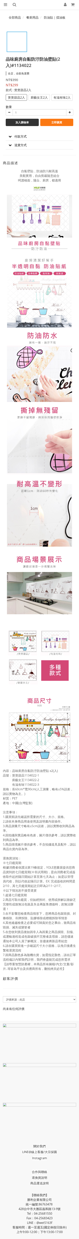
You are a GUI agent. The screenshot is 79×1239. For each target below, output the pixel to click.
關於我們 (39, 1146)
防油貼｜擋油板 (54, 17)
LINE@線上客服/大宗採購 (39, 1152)
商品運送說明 (39, 1183)
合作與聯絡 (39, 1172)
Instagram (39, 1158)
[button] (39, 136)
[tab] (39, 136)
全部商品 (15, 17)
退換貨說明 (39, 1178)
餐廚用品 (32, 17)
